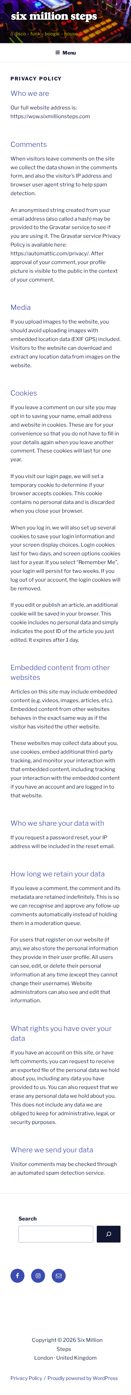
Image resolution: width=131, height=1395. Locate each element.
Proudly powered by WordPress (83, 1378)
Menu (69, 53)
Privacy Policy (26, 1378)
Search (28, 1219)
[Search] (109, 1234)
